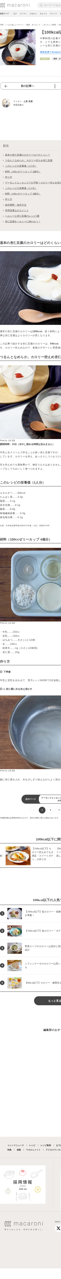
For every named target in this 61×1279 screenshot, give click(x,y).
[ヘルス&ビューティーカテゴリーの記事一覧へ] (45, 59)
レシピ (32, 1145)
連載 (19, 1150)
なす (15, 14)
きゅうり (43, 14)
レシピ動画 (46, 1145)
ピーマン (23, 14)
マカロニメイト (33, 1150)
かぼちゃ (33, 14)
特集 (9, 1150)
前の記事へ (27, 85)
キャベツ (53, 14)
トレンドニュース (15, 1145)
